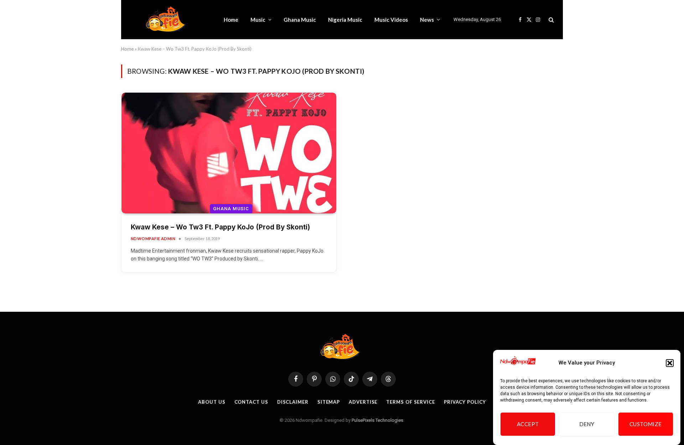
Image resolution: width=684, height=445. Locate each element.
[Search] (550, 20)
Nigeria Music (345, 19)
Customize (645, 424)
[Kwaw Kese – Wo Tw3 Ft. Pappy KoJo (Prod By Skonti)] (228, 153)
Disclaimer (293, 402)
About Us (211, 402)
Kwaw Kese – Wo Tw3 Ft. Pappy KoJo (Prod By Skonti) (220, 227)
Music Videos (391, 19)
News (427, 19)
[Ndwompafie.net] (167, 19)
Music (257, 19)
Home (231, 19)
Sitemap (328, 402)
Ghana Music (300, 19)
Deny (587, 424)
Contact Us (251, 402)
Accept (528, 424)
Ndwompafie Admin (153, 238)
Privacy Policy (465, 402)
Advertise (363, 402)
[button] (669, 363)
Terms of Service (410, 402)
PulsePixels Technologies (377, 420)
